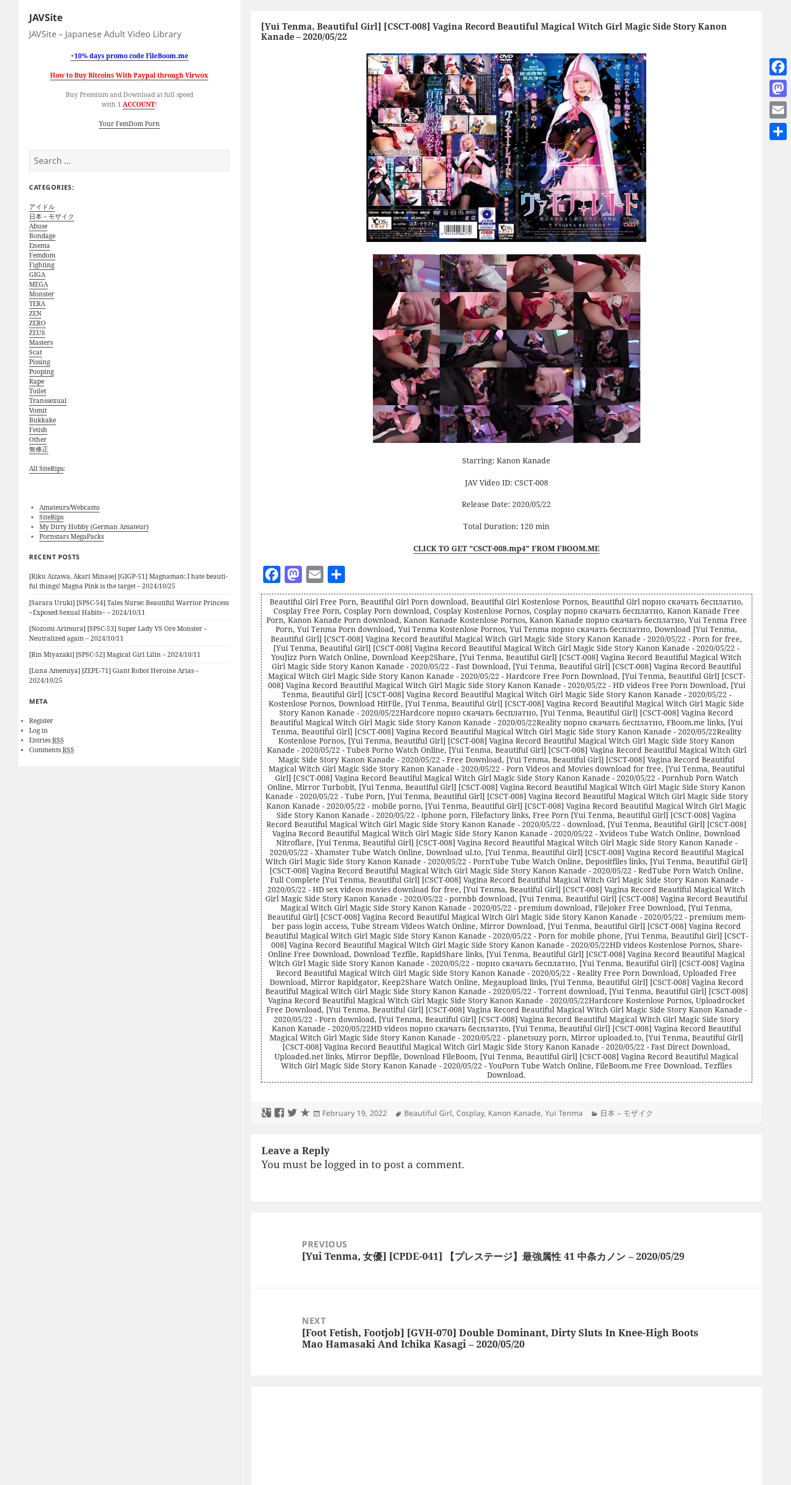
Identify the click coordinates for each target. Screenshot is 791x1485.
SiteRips (51, 517)
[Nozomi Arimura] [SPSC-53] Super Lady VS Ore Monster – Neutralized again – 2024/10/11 (118, 633)
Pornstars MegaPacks (71, 536)
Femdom (42, 255)
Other (38, 439)
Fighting (41, 264)
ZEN (35, 313)
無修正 (38, 449)
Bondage (42, 235)
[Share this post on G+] (266, 1113)
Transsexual (48, 400)
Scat (35, 352)
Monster (41, 294)
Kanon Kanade (514, 1113)
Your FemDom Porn (129, 123)
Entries (46, 740)
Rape (36, 381)
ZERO (37, 323)
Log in (38, 730)
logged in (346, 1164)
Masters (41, 342)
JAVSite (46, 17)
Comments (51, 749)
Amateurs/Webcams (69, 507)
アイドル (42, 206)
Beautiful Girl (428, 1113)
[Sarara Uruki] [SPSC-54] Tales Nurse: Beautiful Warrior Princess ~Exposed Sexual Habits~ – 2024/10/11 (129, 607)
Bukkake (42, 420)
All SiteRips (46, 468)
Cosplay (470, 1113)
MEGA (38, 284)
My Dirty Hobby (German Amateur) (94, 526)
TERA (37, 303)
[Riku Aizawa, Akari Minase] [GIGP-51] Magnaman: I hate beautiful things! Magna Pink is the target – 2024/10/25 (128, 581)
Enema (39, 245)
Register (41, 720)
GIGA (37, 274)
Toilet (37, 390)
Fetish (38, 429)
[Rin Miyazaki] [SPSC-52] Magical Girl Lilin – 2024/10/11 (115, 654)
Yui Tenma (564, 1113)
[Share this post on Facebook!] (279, 1113)
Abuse (38, 226)
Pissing (39, 361)
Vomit (38, 410)
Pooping (41, 371)
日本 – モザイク (51, 216)
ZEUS (37, 332)
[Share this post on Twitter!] (292, 1113)
